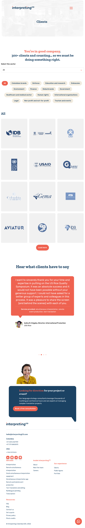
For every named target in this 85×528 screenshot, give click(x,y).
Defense (35, 83)
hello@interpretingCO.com (17, 434)
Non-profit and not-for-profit (36, 101)
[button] (39, 354)
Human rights (43, 95)
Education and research (55, 83)
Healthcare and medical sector (19, 95)
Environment (19, 89)
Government (65, 89)
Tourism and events (63, 101)
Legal (16, 101)
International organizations (66, 95)
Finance (33, 89)
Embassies (75, 83)
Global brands (48, 89)
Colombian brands (19, 83)
